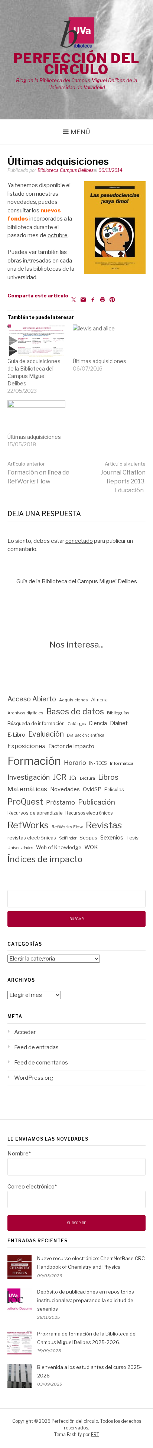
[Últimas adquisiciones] (102, 341)
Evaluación (46, 734)
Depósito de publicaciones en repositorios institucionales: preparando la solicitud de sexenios (85, 1300)
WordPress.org (33, 1077)
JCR (59, 777)
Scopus (88, 838)
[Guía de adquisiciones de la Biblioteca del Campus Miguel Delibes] (36, 341)
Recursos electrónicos (89, 813)
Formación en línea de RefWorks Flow (38, 473)
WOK (91, 847)
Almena (99, 699)
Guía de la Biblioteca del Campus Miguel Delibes (76, 581)
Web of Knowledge (58, 847)
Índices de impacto (44, 859)
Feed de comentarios (41, 1062)
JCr (73, 778)
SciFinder (67, 838)
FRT (95, 1434)
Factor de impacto (71, 746)
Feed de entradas (36, 1047)
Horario (75, 762)
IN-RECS (98, 763)
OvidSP (92, 789)
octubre (58, 235)
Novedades (65, 789)
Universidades (20, 847)
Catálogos (77, 723)
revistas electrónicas (31, 838)
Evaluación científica (85, 735)
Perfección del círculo (76, 64)
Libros (108, 777)
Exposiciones (26, 746)
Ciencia (98, 723)
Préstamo (60, 802)
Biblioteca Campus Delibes (66, 170)
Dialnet (119, 723)
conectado (79, 541)
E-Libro (16, 735)
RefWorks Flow (67, 826)
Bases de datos (75, 711)
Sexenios (111, 837)
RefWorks (28, 825)
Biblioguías (118, 712)
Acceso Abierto (31, 699)
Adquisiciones (73, 699)
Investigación (28, 777)
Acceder (25, 1032)
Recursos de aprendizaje (34, 813)
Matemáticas (27, 789)
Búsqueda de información (36, 723)
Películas (114, 789)
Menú (80, 132)
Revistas (104, 825)
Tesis (132, 838)
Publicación (96, 802)
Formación (34, 760)
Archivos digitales (25, 712)
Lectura (87, 778)
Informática (121, 763)
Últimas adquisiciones (99, 361)
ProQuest (25, 801)
